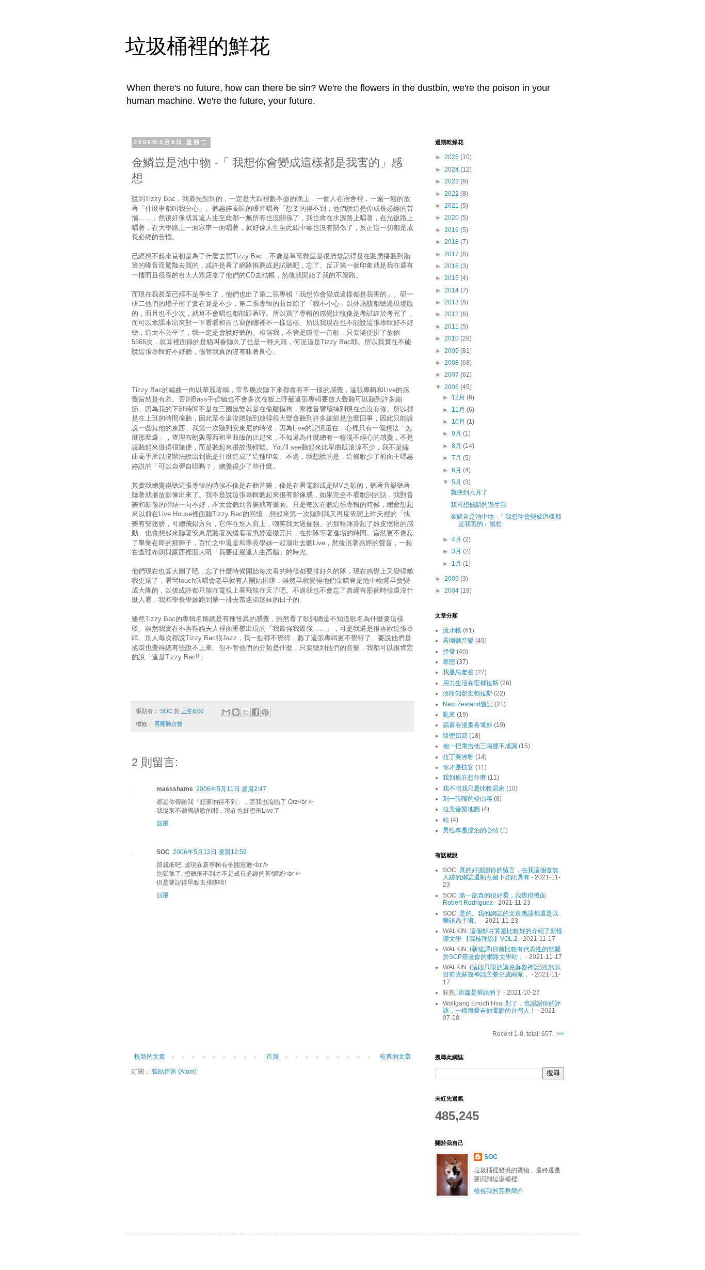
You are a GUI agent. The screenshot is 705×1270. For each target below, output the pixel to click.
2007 (452, 374)
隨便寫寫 (455, 735)
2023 (452, 181)
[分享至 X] (246, 712)
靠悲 (449, 661)
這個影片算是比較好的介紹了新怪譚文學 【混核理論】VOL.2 (503, 934)
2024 (452, 169)
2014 (452, 290)
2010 (452, 338)
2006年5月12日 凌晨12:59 (210, 852)
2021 (452, 205)
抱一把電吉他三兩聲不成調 (480, 746)
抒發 (449, 651)
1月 (457, 563)
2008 (452, 362)
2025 (452, 157)
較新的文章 (149, 1056)
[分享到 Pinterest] (265, 712)
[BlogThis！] (236, 712)
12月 (459, 397)
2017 (452, 254)
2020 (452, 217)
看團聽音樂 (168, 724)
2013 (452, 302)
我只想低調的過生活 (478, 504)
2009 (452, 350)
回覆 (162, 823)
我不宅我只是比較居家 (474, 788)
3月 (457, 551)
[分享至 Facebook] (255, 712)
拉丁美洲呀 (458, 757)
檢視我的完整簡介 (498, 1191)
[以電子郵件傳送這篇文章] (226, 712)
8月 (457, 446)
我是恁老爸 (458, 672)
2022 (452, 193)
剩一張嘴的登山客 (467, 798)
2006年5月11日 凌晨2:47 (231, 789)
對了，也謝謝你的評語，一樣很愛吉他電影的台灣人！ (502, 1007)
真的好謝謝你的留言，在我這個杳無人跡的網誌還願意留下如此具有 (500, 873)
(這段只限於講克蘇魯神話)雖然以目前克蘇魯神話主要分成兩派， (501, 971)
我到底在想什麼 (464, 777)
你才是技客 (458, 767)
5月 (457, 482)
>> (560, 1033)
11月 (459, 409)
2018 (452, 241)
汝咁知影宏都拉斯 (467, 693)
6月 (457, 470)
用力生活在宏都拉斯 (471, 683)
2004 (452, 590)
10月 (459, 421)
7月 (457, 457)
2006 (452, 387)
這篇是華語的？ (480, 992)
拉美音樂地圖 (461, 809)
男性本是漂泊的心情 (471, 830)
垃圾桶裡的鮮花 (197, 46)
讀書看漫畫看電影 (467, 725)
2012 (452, 314)
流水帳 (452, 630)
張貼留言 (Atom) (174, 1071)
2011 (452, 326)
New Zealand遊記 (468, 704)
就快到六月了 (469, 492)
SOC (491, 1156)
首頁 (272, 1056)
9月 (457, 433)
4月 (457, 539)
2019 (452, 230)
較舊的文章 (395, 1056)
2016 (452, 266)
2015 (452, 278)
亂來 (449, 714)
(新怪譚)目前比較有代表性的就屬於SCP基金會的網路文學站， (501, 953)
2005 (452, 578)
